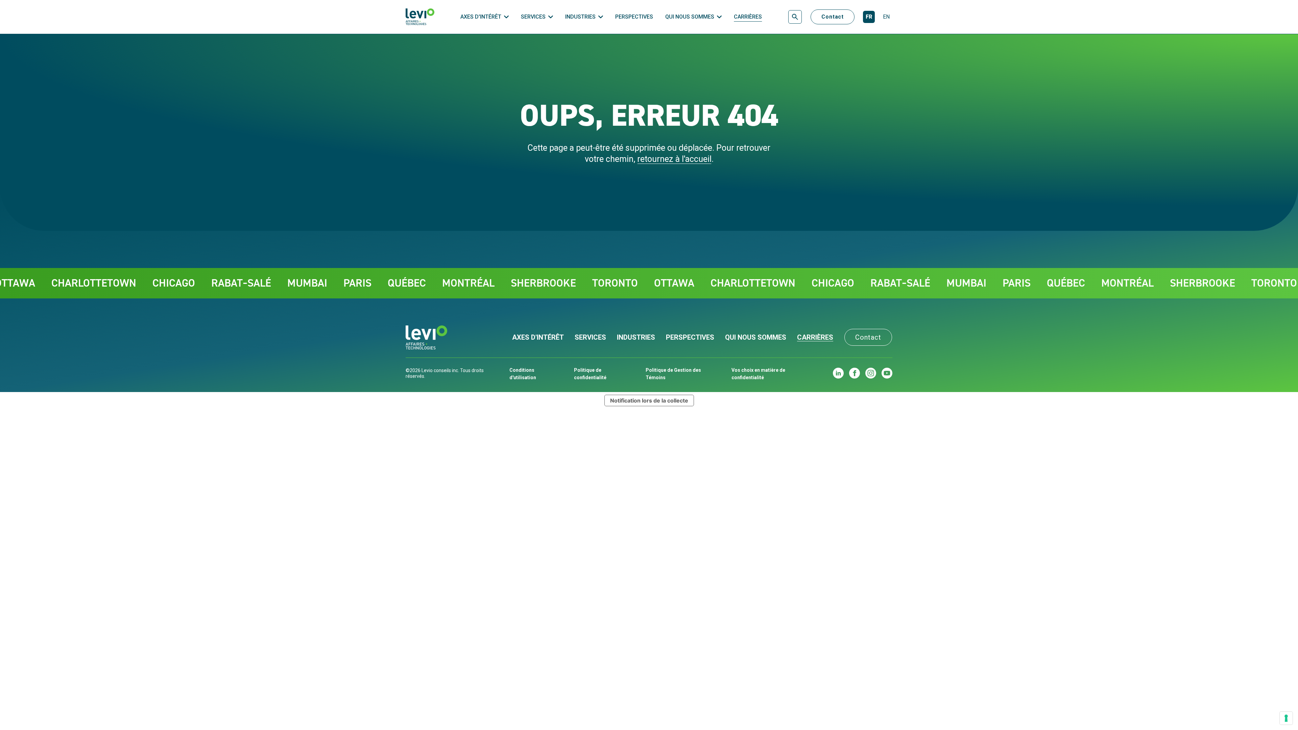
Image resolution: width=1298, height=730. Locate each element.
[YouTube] (887, 373)
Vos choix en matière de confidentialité (758, 374)
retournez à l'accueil (674, 159)
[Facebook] (854, 373)
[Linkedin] (838, 373)
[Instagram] (870, 373)
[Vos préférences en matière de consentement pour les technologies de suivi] (1286, 718)
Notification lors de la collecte (649, 400)
